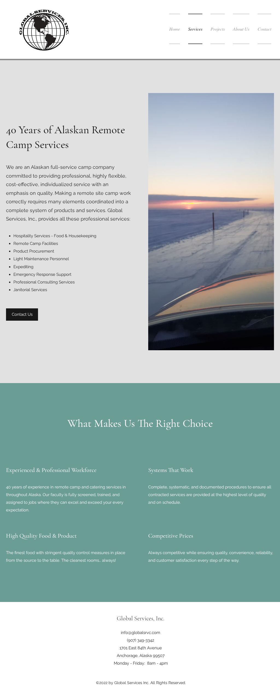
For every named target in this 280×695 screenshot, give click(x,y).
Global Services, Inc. (140, 618)
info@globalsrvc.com (140, 632)
